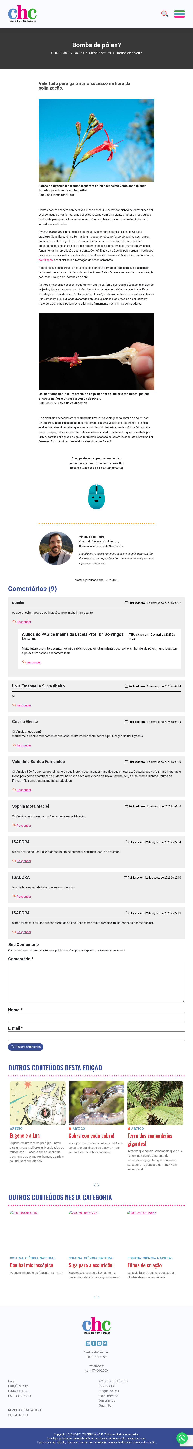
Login (12, 1381)
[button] (182, 1438)
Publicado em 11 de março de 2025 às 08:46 (155, 806)
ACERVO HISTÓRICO (113, 1381)
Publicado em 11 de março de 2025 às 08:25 (155, 721)
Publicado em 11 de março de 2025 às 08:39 (155, 761)
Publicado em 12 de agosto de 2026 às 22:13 (154, 913)
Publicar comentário (27, 1047)
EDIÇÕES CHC (18, 1386)
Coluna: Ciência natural (33, 1258)
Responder (24, 622)
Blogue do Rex (109, 1391)
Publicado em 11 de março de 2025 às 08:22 (155, 602)
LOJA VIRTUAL (18, 1391)
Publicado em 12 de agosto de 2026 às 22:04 (154, 842)
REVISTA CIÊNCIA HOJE (25, 1410)
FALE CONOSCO (19, 1396)
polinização (46, 260)
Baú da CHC (107, 1386)
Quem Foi (105, 1405)
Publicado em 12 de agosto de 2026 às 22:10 (154, 877)
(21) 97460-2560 (96, 1370)
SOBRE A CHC (18, 1415)
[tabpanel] (38, 1127)
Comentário (20, 959)
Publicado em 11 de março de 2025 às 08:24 (155, 686)
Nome (15, 1010)
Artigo (16, 1128)
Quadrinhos (107, 1400)
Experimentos (108, 1396)
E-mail (15, 1028)
